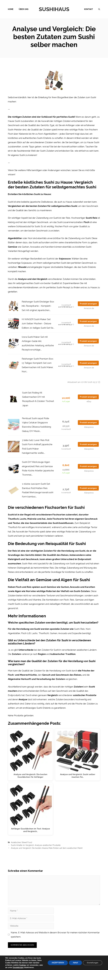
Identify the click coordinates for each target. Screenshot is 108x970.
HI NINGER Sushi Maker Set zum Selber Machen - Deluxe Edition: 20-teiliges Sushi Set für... (38, 323)
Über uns (23, 9)
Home (10, 9)
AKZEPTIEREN (58, 962)
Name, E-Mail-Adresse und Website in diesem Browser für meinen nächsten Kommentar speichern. (55, 934)
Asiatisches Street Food (21, 842)
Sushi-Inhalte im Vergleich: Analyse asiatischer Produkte (36, 845)
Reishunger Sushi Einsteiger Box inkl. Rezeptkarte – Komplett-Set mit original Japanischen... (38, 305)
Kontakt (88, 9)
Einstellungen (18, 967)
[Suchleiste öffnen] (99, 9)
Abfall (75, 962)
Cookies (22, 965)
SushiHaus (54, 9)
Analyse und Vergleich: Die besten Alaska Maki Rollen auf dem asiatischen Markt (46, 848)
